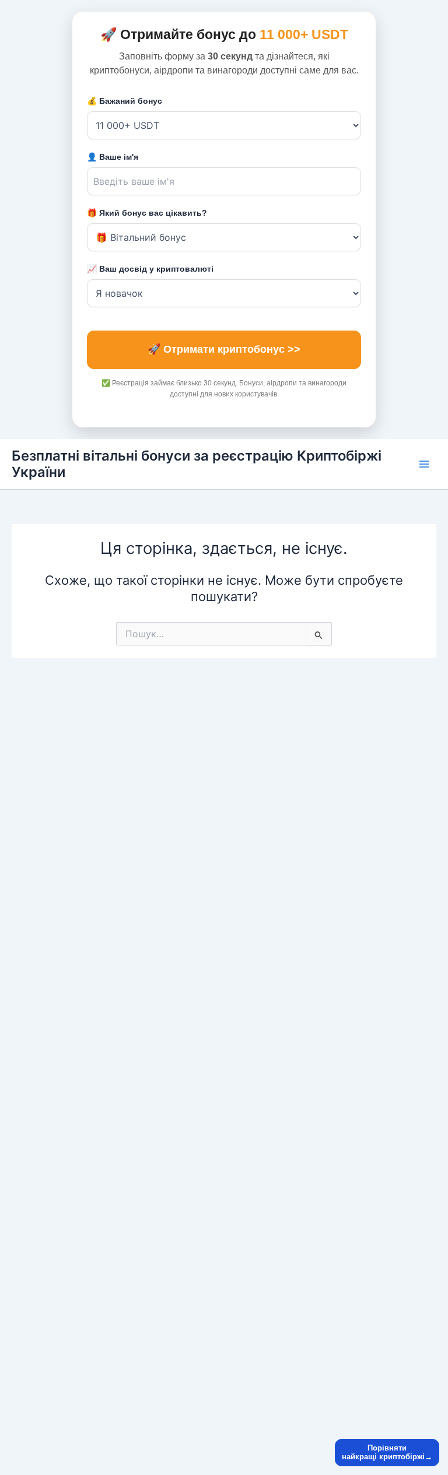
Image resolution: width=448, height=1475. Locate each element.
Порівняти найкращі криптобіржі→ (387, 1453)
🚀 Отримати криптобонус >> (224, 349)
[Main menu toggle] (424, 464)
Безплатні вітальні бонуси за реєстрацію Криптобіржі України (197, 463)
